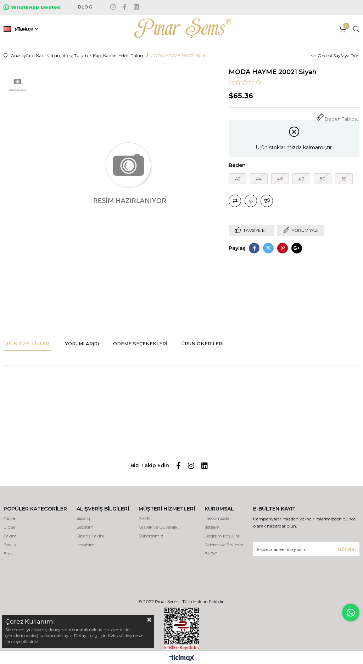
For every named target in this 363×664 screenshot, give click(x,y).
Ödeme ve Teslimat (224, 544)
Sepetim (85, 527)
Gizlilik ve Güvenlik (158, 527)
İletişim (212, 527)
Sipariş (83, 518)
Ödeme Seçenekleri (140, 343)
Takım (10, 536)
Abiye (9, 518)
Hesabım (86, 544)
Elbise (9, 527)
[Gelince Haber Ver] (267, 201)
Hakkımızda (217, 518)
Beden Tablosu (342, 119)
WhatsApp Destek (36, 7)
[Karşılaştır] (235, 201)
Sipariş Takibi (90, 536)
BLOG (85, 7)
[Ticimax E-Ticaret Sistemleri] (181, 658)
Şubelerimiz (151, 536)
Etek (8, 553)
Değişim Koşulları (223, 536)
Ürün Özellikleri (27, 343)
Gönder (347, 549)
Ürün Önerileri (203, 343)
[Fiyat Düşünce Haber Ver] (251, 201)
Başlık (10, 544)
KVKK (144, 518)
